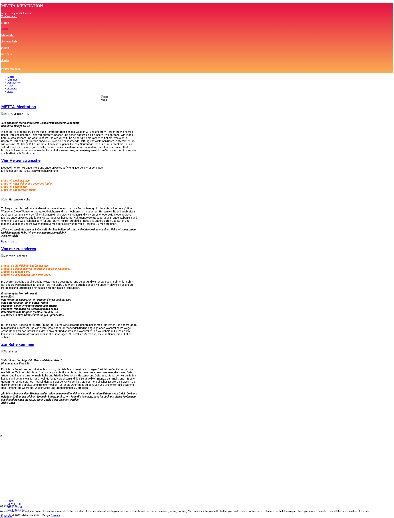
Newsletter (15, 504)
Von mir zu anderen (18, 248)
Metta (5, 28)
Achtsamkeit (9, 41)
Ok (1, 516)
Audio (5, 60)
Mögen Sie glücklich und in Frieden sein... (16, 15)
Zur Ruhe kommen (17, 344)
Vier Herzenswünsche (20, 160)
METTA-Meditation (18, 106)
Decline (8, 516)
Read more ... (9, 241)
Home (5, 22)
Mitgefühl (7, 35)
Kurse (5, 47)
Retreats (6, 54)
